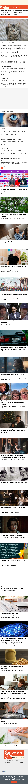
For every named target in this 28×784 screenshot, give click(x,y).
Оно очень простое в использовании (10, 617)
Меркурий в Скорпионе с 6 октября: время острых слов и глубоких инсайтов (13, 639)
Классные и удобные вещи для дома (10, 244)
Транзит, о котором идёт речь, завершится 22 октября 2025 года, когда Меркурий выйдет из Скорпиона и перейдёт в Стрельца (12, 644)
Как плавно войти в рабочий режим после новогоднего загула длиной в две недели (13, 429)
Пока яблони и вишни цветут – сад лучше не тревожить (13, 215)
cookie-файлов (21, 779)
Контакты (8, 762)
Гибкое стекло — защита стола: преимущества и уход (10, 614)
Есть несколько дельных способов (9, 723)
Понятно (14, 782)
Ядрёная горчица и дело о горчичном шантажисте (12, 667)
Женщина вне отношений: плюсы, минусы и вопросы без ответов (13, 375)
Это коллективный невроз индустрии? (10, 352)
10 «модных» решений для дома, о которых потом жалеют (13, 267)
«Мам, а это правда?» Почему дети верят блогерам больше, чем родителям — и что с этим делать (13, 693)
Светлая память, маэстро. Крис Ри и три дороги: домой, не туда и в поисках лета (12, 587)
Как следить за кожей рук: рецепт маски (12, 745)
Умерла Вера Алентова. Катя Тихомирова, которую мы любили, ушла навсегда (13, 534)
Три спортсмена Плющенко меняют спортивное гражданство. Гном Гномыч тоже (14, 188)
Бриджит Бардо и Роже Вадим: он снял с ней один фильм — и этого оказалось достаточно (14, 482)
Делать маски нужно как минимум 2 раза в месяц (13, 747)
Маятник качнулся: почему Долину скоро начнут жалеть (13, 508)
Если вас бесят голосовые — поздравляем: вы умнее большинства (13, 561)
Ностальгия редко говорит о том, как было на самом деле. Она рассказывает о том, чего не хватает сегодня (14, 294)
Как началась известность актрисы (9, 485)
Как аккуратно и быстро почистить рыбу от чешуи (13, 720)
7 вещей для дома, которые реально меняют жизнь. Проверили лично (14, 241)
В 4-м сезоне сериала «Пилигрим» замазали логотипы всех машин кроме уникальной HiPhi (13, 349)
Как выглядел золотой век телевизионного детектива (13, 321)
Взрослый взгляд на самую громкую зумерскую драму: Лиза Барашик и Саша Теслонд (12, 402)
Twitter (21, 762)
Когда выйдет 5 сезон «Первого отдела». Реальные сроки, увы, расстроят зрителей (13, 456)
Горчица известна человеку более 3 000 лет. (12, 670)
